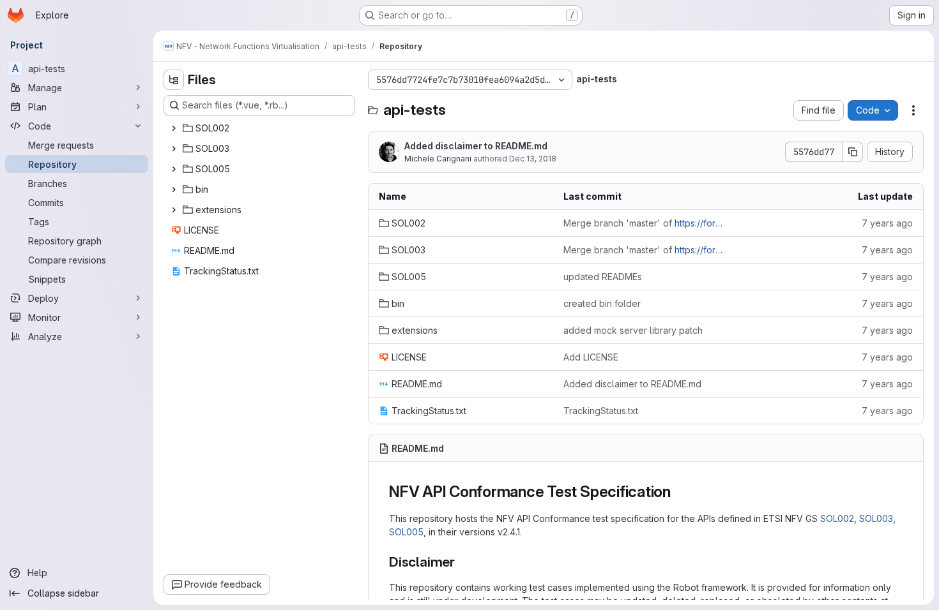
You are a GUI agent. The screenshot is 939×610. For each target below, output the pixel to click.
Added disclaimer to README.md (475, 145)
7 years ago (887, 223)
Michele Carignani (437, 158)
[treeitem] (260, 128)
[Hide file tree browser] (174, 80)
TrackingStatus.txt (600, 410)
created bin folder (602, 303)
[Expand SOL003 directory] (173, 148)
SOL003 (876, 518)
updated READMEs (602, 276)
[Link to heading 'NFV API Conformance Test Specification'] (679, 491)
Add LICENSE (590, 357)
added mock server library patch (633, 330)
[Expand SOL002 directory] (173, 128)
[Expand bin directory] (173, 189)
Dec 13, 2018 (532, 158)
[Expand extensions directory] (173, 210)
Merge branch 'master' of (645, 223)
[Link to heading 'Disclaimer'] (462, 562)
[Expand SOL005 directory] (173, 169)
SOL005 (406, 531)
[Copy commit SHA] (853, 152)
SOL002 (837, 518)
